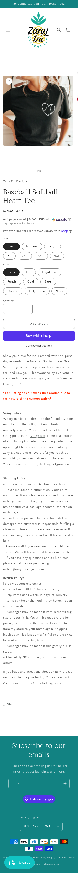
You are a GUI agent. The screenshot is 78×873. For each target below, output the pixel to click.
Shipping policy (52, 864)
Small (11, 246)
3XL (40, 256)
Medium (32, 246)
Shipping (7, 223)
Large (52, 246)
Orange (12, 291)
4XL (57, 256)
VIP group (37, 436)
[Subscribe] (64, 783)
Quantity (8, 300)
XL (9, 256)
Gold (30, 281)
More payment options (39, 345)
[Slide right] (48, 171)
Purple (12, 281)
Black (11, 272)
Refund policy (67, 857)
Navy (59, 291)
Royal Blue (49, 272)
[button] (8, 29)
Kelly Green (37, 291)
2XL (24, 256)
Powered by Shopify (44, 857)
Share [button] (11, 704)
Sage (48, 281)
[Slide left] (30, 171)
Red (28, 272)
